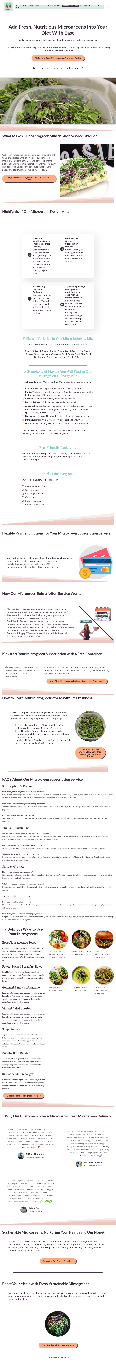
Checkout (96, 6)
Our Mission (21, 6)
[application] (42, 6)
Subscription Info (70, 6)
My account (85, 6)
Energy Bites (50, 6)
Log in (109, 6)
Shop (59, 6)
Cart (18, 7)
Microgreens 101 (34, 6)
